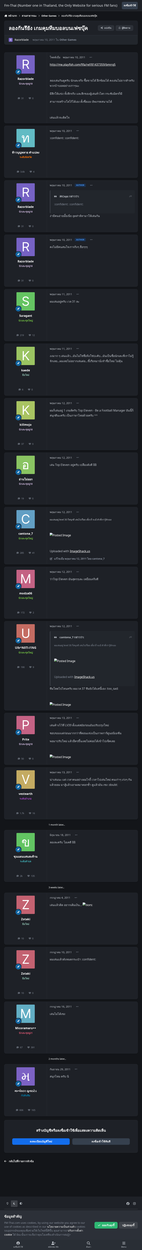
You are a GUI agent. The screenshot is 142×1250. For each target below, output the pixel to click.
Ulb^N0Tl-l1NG (25, 648)
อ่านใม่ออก (26, 479)
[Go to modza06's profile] (25, 579)
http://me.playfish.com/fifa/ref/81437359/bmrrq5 (83, 65)
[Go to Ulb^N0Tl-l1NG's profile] (25, 633)
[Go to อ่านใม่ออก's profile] (25, 465)
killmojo (26, 425)
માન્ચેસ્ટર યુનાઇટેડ (26, 1091)
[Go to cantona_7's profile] (25, 519)
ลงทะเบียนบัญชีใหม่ (41, 1141)
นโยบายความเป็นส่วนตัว (61, 1226)
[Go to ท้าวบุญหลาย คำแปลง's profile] (25, 138)
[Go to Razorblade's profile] (11, 40)
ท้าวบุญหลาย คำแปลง (25, 152)
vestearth (26, 794)
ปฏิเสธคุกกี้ (128, 1225)
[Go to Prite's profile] (25, 725)
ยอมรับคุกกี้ (108, 1225)
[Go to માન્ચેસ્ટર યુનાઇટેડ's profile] (25, 1076)
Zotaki (25, 919)
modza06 (25, 593)
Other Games (68, 39)
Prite (25, 739)
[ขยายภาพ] (60, 705)
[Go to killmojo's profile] (25, 410)
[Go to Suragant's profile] (25, 301)
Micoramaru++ (25, 1028)
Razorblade (22, 39)
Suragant (25, 316)
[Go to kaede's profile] (25, 356)
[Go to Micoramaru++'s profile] (25, 1014)
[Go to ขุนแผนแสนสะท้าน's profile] (25, 842)
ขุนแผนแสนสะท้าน (26, 856)
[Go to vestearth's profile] (25, 779)
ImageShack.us (80, 551)
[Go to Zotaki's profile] (25, 905)
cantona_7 (25, 534)
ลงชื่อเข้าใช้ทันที (101, 1141)
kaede (25, 370)
